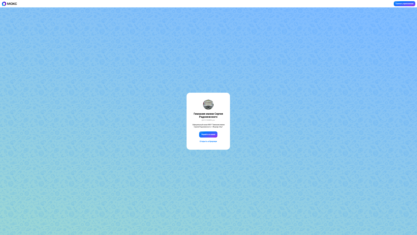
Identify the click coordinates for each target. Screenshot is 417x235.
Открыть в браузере (208, 141)
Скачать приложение (404, 4)
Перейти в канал (208, 134)
